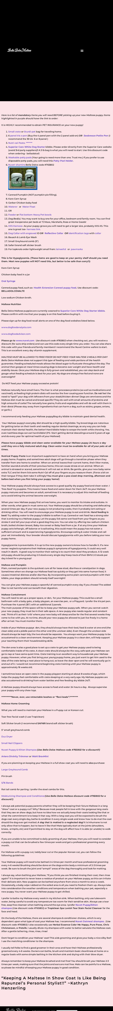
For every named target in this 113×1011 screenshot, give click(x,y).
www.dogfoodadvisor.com (16, 334)
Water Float (28, 206)
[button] (82, 50)
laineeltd (62, 249)
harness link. (34, 229)
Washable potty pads (20, 157)
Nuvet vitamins (16, 165)
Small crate (14, 131)
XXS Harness (15, 226)
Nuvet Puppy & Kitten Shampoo (19, 749)
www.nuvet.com (26, 340)
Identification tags (78, 233)
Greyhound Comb (18, 769)
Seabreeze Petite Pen (96, 135)
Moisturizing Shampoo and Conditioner (23, 796)
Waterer (13, 206)
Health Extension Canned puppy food (54, 287)
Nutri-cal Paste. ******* (20, 143)
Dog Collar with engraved (22, 233)
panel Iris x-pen (19, 135)
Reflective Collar (54, 233)
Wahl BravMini (40, 756)
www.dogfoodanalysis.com (16, 327)
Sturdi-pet (29, 131)
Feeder (12, 214)
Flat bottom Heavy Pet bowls (35, 214)
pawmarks (77, 249)
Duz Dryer (7, 736)
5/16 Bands (7, 782)
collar (98, 233)
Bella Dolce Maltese (19, 50)
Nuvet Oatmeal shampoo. (90, 921)
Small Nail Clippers (12, 743)
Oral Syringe (8, 281)
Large (4, 769)
